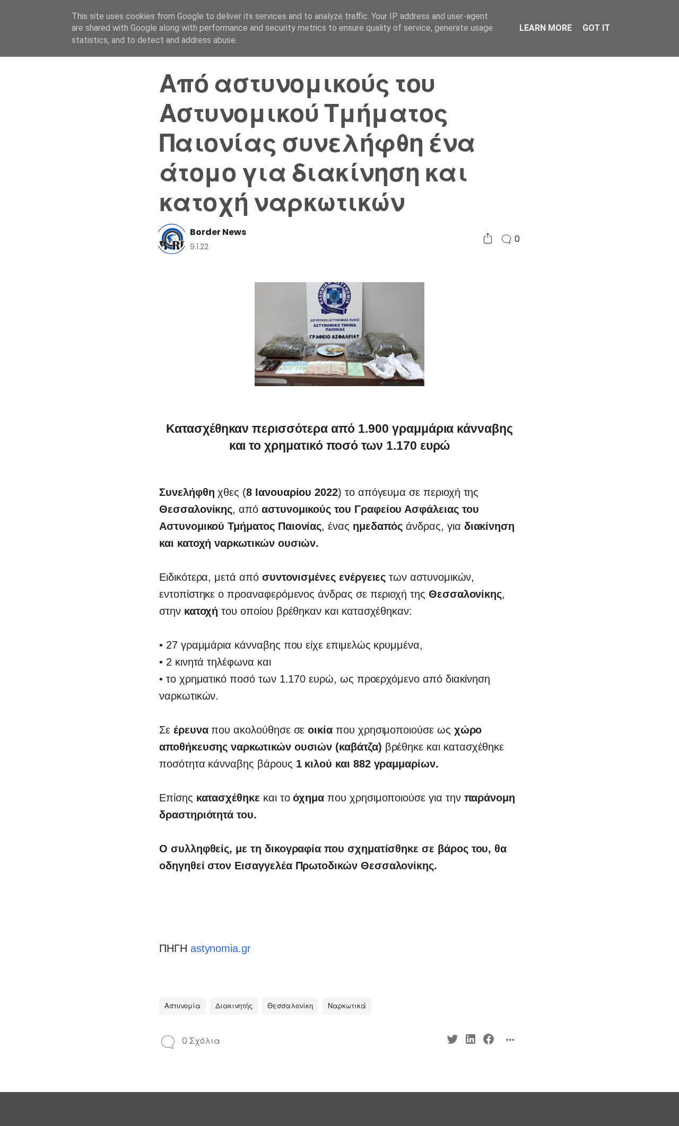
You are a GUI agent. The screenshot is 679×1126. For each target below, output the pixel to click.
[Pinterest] (41, 530)
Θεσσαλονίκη (290, 1006)
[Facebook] (77, 511)
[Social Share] (487, 239)
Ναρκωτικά (347, 1006)
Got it (596, 28)
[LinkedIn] (59, 511)
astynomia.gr (220, 948)
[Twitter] (41, 511)
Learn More (545, 28)
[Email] (77, 530)
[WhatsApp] (59, 530)
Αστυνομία (182, 1006)
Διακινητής (234, 1006)
